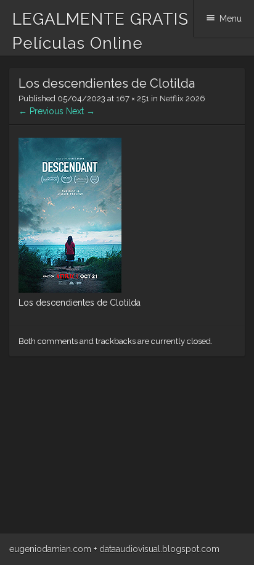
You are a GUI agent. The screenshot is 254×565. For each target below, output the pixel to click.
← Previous (40, 111)
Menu (230, 18)
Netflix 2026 (182, 98)
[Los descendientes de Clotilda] (69, 290)
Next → (80, 111)
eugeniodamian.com (50, 549)
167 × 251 (132, 98)
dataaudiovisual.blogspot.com (159, 549)
